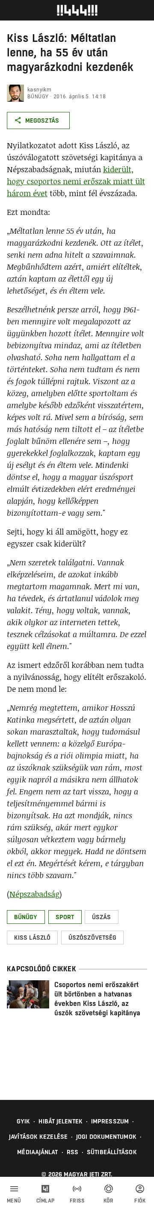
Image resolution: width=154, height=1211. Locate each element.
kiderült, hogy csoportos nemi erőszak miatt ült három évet (76, 181)
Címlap (45, 1201)
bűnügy (37, 97)
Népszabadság (34, 894)
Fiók (139, 1201)
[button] (26, 917)
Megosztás (42, 120)
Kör (109, 1201)
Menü (14, 1201)
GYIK (23, 1121)
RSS (72, 1152)
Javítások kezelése (38, 1136)
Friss (77, 1201)
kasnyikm (39, 90)
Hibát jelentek (60, 1121)
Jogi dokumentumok (106, 1136)
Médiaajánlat (37, 1152)
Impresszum (110, 1121)
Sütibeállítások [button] (112, 1152)
